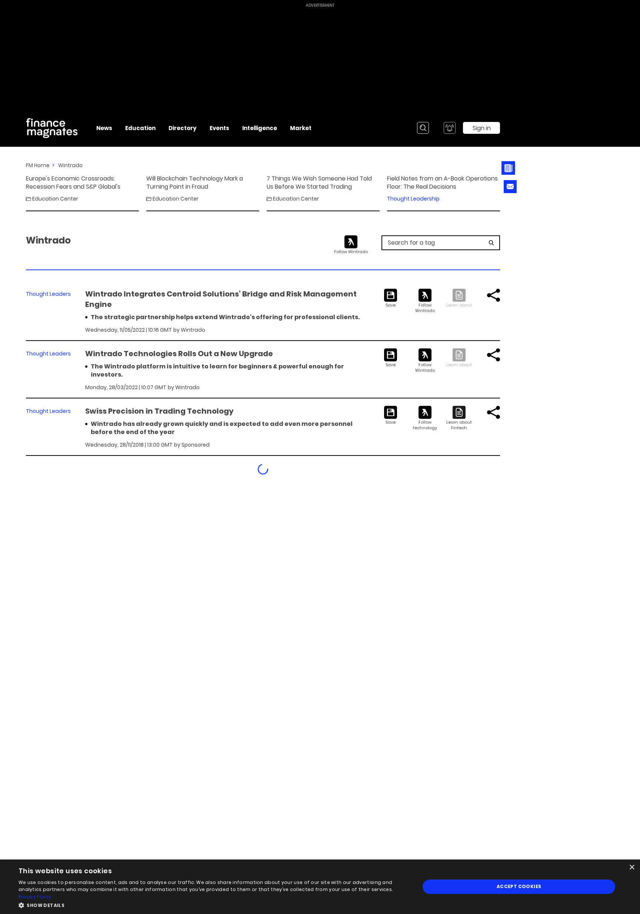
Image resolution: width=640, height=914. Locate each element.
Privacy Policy (35, 897)
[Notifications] (450, 128)
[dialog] (320, 887)
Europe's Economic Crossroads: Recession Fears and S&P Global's (73, 183)
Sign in (482, 128)
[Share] (493, 295)
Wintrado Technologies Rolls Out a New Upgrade (179, 353)
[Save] (390, 298)
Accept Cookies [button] (519, 886)
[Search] (423, 128)
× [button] (631, 867)
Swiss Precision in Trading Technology (159, 411)
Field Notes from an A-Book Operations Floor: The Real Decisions (442, 183)
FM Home (38, 165)
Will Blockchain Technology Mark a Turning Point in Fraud (194, 183)
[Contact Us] (510, 186)
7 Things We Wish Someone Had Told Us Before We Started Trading (319, 183)
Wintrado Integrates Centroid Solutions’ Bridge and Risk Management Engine (221, 299)
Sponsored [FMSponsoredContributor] (195, 444)
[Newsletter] (509, 168)
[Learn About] (459, 418)
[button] (213, 904)
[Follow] (425, 301)
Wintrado (70, 165)
